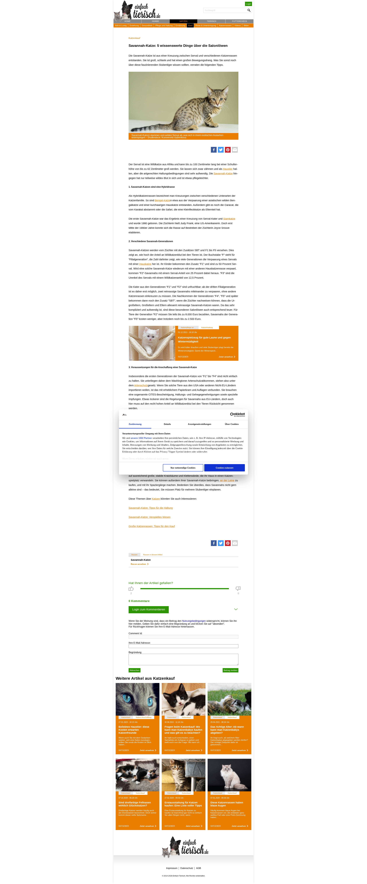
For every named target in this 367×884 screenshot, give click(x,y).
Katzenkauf (134, 38)
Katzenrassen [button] (225, 25)
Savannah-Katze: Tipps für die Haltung (151, 507)
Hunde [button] (155, 21)
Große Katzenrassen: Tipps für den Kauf (152, 526)
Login (248, 4)
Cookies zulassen (224, 468)
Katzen (156, 498)
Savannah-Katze (223, 173)
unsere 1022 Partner (141, 438)
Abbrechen (134, 670)
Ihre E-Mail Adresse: (140, 642)
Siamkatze (229, 218)
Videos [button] (238, 25)
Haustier (228, 168)
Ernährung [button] (180, 25)
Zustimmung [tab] (135, 424)
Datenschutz (186, 868)
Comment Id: (135, 633)
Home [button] (127, 21)
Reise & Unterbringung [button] (205, 25)
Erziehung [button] (134, 25)
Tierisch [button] (211, 21)
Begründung (135, 652)
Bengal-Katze (162, 200)
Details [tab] (167, 424)
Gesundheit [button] (147, 25)
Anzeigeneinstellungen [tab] (199, 424)
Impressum (171, 868)
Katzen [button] (183, 21)
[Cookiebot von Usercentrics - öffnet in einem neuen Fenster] (232, 415)
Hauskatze (145, 264)
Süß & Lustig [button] (121, 25)
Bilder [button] (246, 25)
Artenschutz (141, 385)
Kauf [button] (190, 25)
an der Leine (227, 480)
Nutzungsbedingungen (194, 621)
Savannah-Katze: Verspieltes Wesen (149, 517)
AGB (198, 868)
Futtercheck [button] (239, 21)
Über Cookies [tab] (232, 424)
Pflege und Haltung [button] (164, 25)
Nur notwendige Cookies (183, 468)
